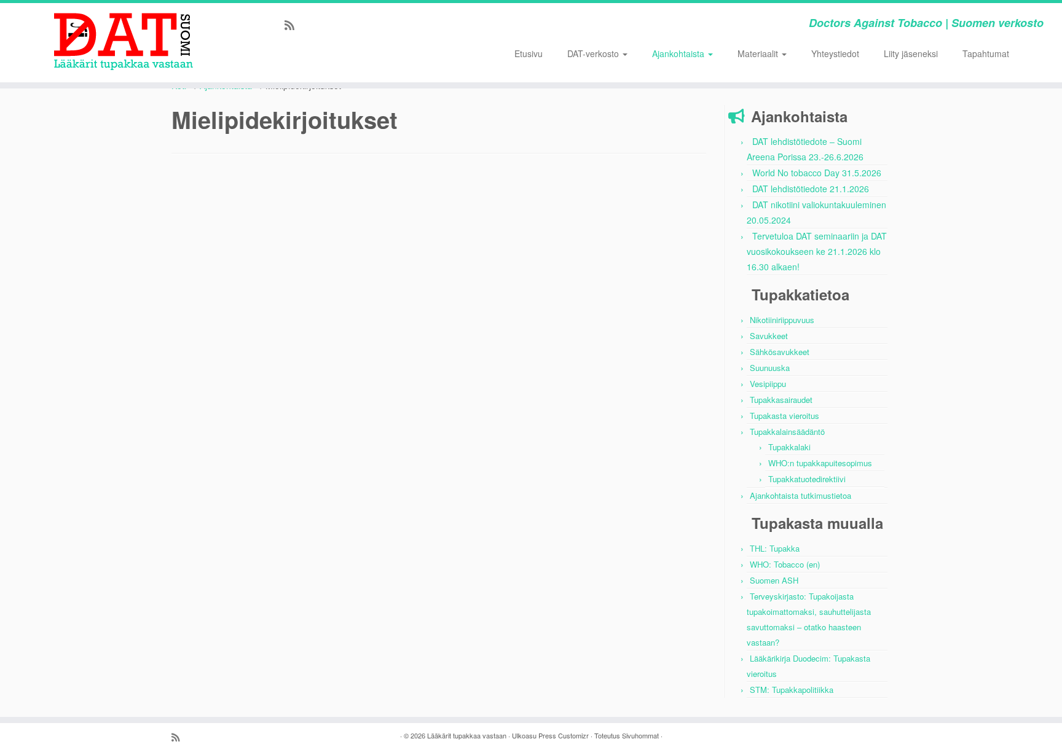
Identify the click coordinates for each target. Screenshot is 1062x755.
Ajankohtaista (679, 53)
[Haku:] (1032, 53)
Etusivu (528, 53)
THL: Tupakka (775, 548)
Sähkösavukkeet (779, 352)
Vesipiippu (768, 383)
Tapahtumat (985, 53)
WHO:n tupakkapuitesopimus (820, 463)
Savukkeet (769, 336)
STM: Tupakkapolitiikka (791, 689)
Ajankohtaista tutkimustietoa (800, 495)
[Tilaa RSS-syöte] (293, 25)
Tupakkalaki (789, 447)
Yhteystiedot (835, 53)
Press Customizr (563, 735)
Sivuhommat (640, 735)
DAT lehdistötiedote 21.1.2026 (810, 188)
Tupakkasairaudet (781, 399)
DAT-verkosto (594, 53)
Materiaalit (759, 53)
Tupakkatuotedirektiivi (807, 479)
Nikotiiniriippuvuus (782, 320)
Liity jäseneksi (911, 53)
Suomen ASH (774, 580)
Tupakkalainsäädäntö (787, 431)
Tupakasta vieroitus (784, 415)
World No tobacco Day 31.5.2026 (816, 172)
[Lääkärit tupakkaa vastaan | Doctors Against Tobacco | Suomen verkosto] (122, 40)
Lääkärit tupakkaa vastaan (466, 735)
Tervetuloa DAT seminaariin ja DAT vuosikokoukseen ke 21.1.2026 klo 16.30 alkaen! (817, 251)
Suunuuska (770, 368)
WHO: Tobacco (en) (785, 564)
